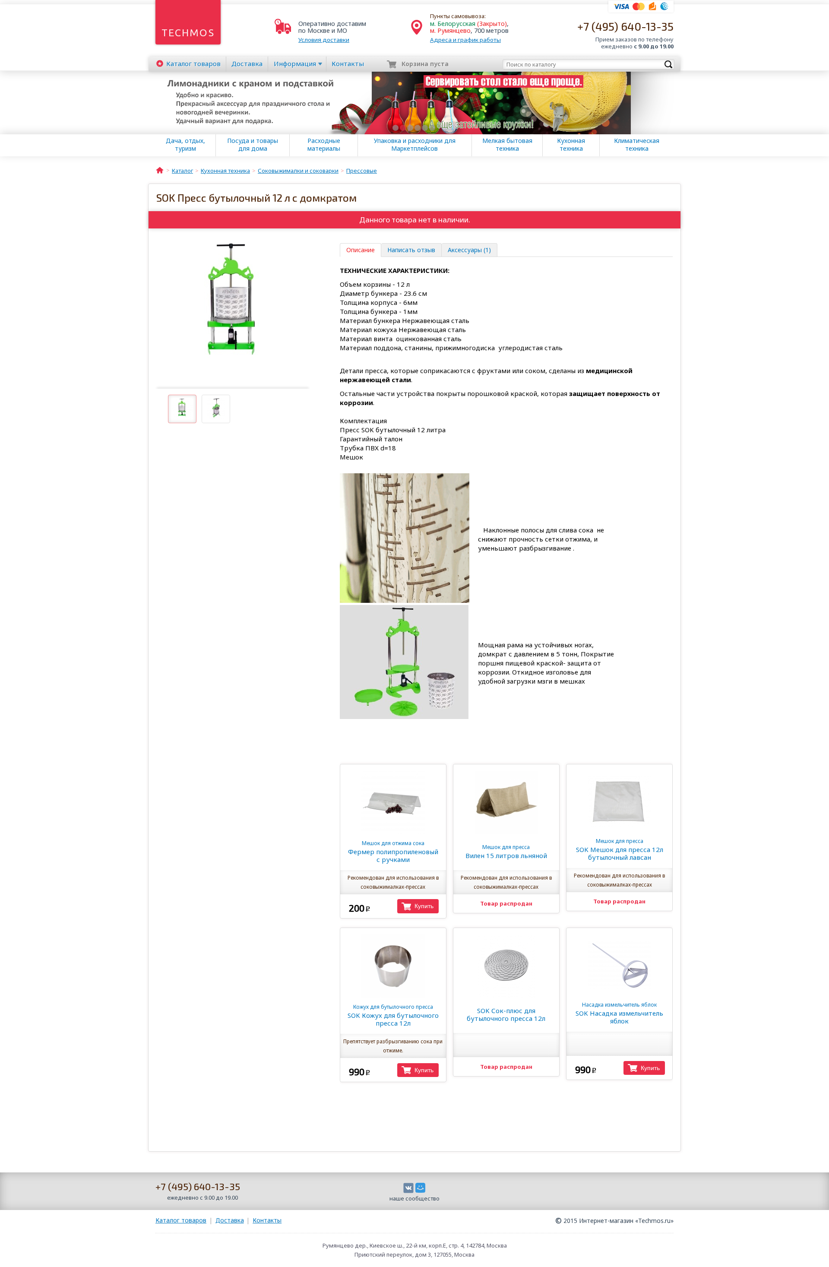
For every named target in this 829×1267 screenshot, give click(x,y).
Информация (295, 63)
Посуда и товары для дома (252, 144)
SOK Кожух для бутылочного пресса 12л (393, 1015)
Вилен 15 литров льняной (506, 851)
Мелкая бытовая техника (507, 144)
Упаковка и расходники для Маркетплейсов (415, 144)
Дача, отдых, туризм (185, 144)
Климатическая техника (636, 144)
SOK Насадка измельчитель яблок (619, 1013)
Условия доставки (323, 39)
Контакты (348, 63)
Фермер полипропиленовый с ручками (393, 851)
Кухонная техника (571, 144)
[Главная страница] (159, 169)
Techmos (188, 32)
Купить (423, 906)
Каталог (193, 63)
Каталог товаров (180, 1220)
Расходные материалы (323, 144)
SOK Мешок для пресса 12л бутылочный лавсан (619, 849)
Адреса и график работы (465, 39)
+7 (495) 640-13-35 (625, 26)
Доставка (247, 63)
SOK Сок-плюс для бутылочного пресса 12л (506, 1014)
